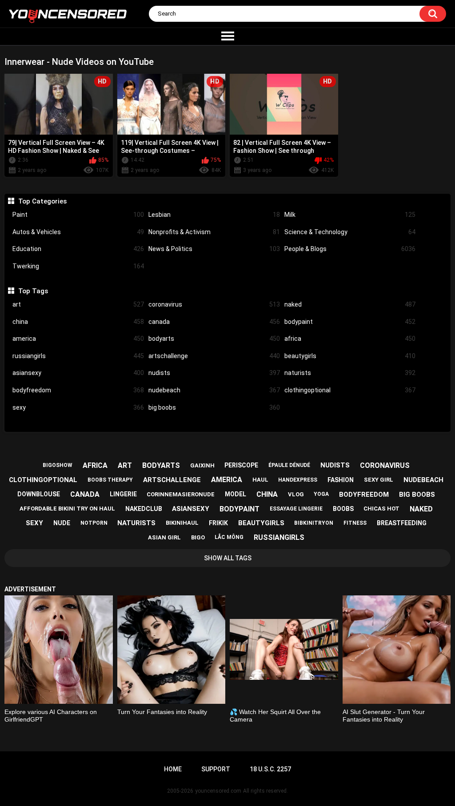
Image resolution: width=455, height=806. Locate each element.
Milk (350, 214)
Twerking (78, 266)
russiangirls (78, 355)
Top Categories (42, 201)
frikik (218, 523)
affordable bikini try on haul (67, 508)
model (235, 494)
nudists (214, 372)
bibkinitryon (313, 523)
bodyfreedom (78, 390)
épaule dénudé (289, 465)
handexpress (297, 480)
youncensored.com (218, 791)
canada (214, 321)
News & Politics (214, 248)
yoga (321, 494)
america (78, 338)
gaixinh (202, 465)
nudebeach (214, 390)
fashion (340, 479)
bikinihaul (182, 522)
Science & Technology (350, 231)
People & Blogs (350, 248)
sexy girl (378, 479)
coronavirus (214, 304)
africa (350, 338)
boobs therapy (110, 480)
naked (350, 304)
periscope (241, 465)
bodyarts (214, 338)
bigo (198, 537)
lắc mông (229, 537)
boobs (343, 508)
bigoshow (57, 465)
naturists (350, 372)
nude (61, 523)
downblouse (38, 494)
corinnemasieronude (181, 494)
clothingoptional (350, 390)
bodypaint (350, 321)
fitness (355, 523)
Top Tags (33, 291)
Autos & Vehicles (78, 231)
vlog (296, 494)
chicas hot (381, 508)
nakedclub (143, 508)
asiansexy (78, 372)
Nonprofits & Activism (214, 231)
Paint (78, 214)
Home (173, 769)
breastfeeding (402, 523)
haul (260, 479)
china (78, 321)
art (78, 304)
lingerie (123, 494)
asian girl (164, 537)
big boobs (214, 407)
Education (78, 248)
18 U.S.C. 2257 (270, 769)
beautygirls (350, 355)
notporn (94, 523)
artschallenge (214, 355)
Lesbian (214, 214)
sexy (78, 407)
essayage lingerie (296, 509)
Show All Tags (227, 558)
